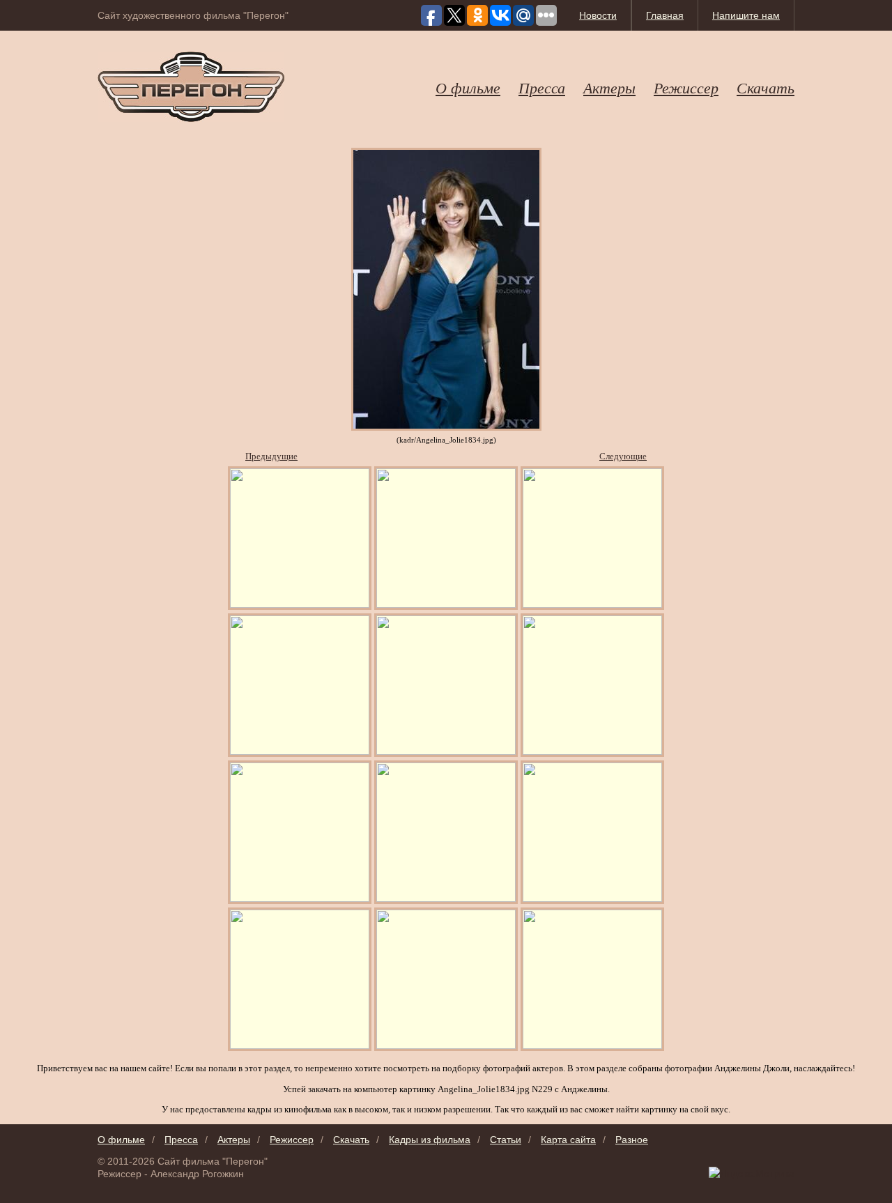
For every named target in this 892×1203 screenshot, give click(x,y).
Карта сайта (568, 1139)
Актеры (609, 87)
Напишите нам (746, 15)
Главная (665, 15)
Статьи (505, 1139)
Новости (598, 15)
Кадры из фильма (429, 1139)
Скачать (765, 87)
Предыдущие (271, 456)
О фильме (468, 87)
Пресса (541, 87)
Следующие (623, 456)
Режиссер (686, 87)
